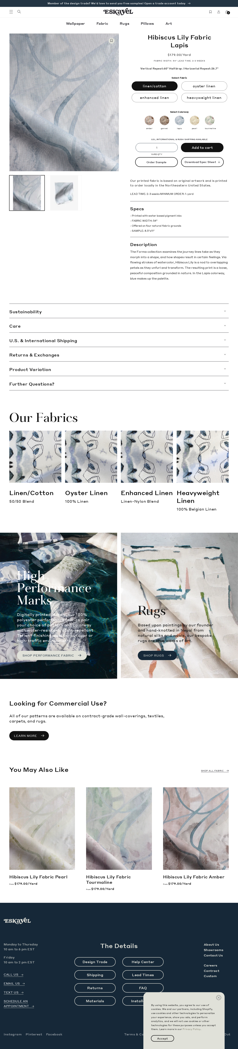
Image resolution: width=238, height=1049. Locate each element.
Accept (162, 1038)
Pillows (148, 23)
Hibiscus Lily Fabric (38, 876)
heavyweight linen (204, 97)
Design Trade (95, 962)
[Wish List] (210, 12)
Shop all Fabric (212, 770)
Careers (210, 965)
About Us (211, 944)
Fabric (103, 23)
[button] (11, 12)
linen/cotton (154, 86)
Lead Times (143, 975)
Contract (211, 971)
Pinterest (34, 1034)
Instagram (13, 1034)
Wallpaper (76, 23)
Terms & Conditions (141, 1034)
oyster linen (204, 86)
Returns (95, 988)
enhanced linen (154, 97)
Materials (95, 1001)
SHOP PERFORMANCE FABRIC (48, 655)
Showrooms (213, 950)
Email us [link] (12, 983)
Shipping (95, 975)
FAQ (143, 988)
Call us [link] (11, 974)
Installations (143, 1001)
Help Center (143, 962)
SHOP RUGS (153, 655)
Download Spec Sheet (200, 162)
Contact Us (213, 955)
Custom (210, 976)
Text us (11, 992)
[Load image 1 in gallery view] (27, 192)
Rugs (125, 23)
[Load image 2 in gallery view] (64, 192)
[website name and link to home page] (118, 12)
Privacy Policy (191, 1029)
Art (168, 23)
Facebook (54, 1034)
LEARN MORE (25, 736)
